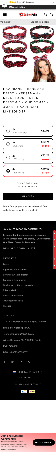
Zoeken (6, 264)
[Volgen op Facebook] (4, 362)
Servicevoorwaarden (13, 295)
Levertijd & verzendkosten (15, 274)
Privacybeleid (9, 290)
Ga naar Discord (43, 442)
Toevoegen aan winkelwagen (28, 185)
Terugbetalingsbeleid (13, 300)
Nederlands (26, 377)
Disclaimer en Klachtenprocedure (19, 285)
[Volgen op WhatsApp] (28, 362)
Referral (7, 305)
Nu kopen (28, 196)
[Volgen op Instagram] (12, 362)
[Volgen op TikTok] (20, 362)
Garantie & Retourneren (14, 279)
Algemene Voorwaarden (15, 269)
